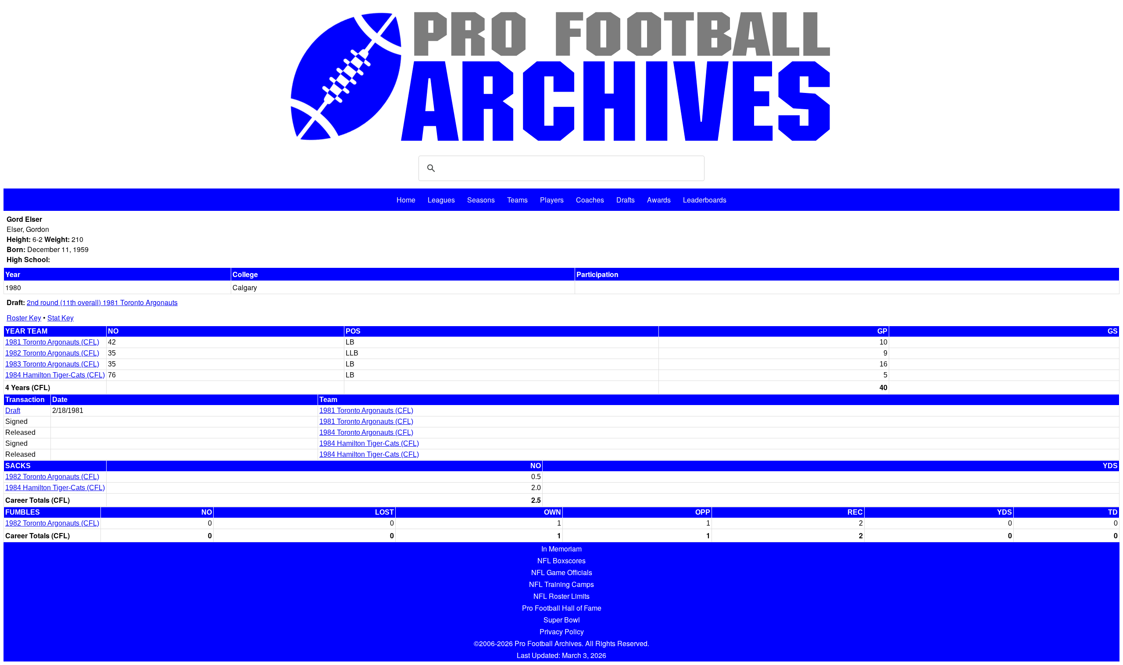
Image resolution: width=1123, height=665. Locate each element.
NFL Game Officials (561, 572)
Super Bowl (562, 620)
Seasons (481, 200)
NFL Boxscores (561, 560)
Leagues (441, 200)
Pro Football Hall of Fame (561, 608)
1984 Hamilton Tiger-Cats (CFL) (55, 375)
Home (406, 200)
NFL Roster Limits (561, 596)
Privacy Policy (562, 631)
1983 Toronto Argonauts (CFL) (52, 364)
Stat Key (60, 318)
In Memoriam (561, 549)
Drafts (625, 200)
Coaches (590, 200)
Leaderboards (704, 200)
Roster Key (24, 318)
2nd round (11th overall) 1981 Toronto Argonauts (102, 302)
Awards (659, 200)
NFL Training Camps (561, 584)
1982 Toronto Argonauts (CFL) (52, 353)
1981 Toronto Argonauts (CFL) (52, 342)
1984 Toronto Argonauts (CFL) (366, 432)
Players (552, 200)
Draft (12, 410)
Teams (517, 200)
